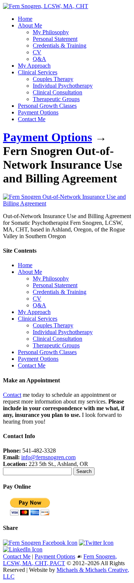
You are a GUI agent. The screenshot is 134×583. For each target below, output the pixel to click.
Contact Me (31, 119)
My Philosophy (51, 32)
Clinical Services (37, 72)
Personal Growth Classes (47, 106)
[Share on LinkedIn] (22, 549)
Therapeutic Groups (56, 99)
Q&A (39, 59)
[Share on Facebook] (40, 543)
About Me (30, 25)
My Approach (34, 65)
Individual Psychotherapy (63, 85)
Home (25, 19)
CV (37, 52)
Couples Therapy (53, 79)
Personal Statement (55, 39)
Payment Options (38, 112)
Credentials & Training (59, 45)
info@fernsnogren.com (48, 457)
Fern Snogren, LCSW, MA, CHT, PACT (60, 559)
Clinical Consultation (57, 92)
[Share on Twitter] (96, 543)
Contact (12, 395)
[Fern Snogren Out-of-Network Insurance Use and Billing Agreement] (67, 203)
